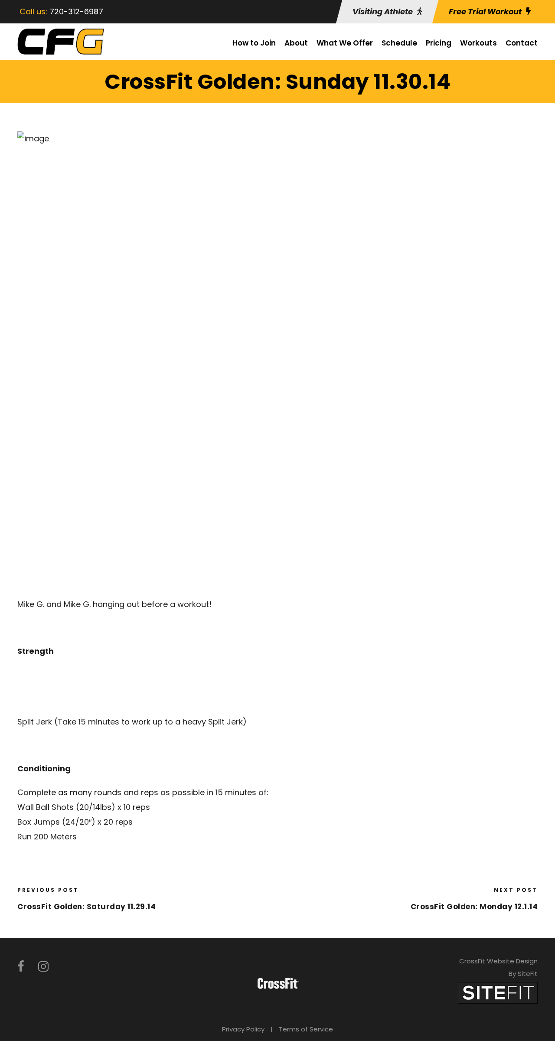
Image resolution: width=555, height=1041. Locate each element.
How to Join (254, 43)
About (296, 43)
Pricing (438, 43)
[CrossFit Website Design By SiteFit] (498, 992)
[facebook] (20, 966)
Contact (522, 43)
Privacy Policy (243, 1029)
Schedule (399, 43)
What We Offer (345, 43)
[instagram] (43, 966)
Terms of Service (306, 1029)
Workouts (478, 43)
